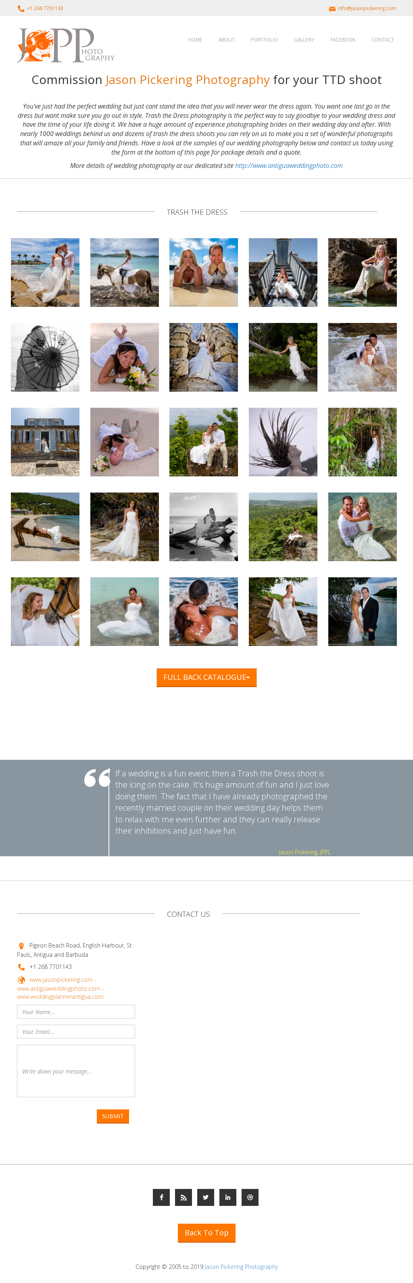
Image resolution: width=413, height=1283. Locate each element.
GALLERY (304, 39)
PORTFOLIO (264, 39)
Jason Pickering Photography (241, 1266)
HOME (195, 39)
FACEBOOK (342, 39)
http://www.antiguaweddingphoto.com (289, 165)
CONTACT (382, 39)
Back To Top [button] (207, 1232)
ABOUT (227, 39)
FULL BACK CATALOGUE (204, 677)
